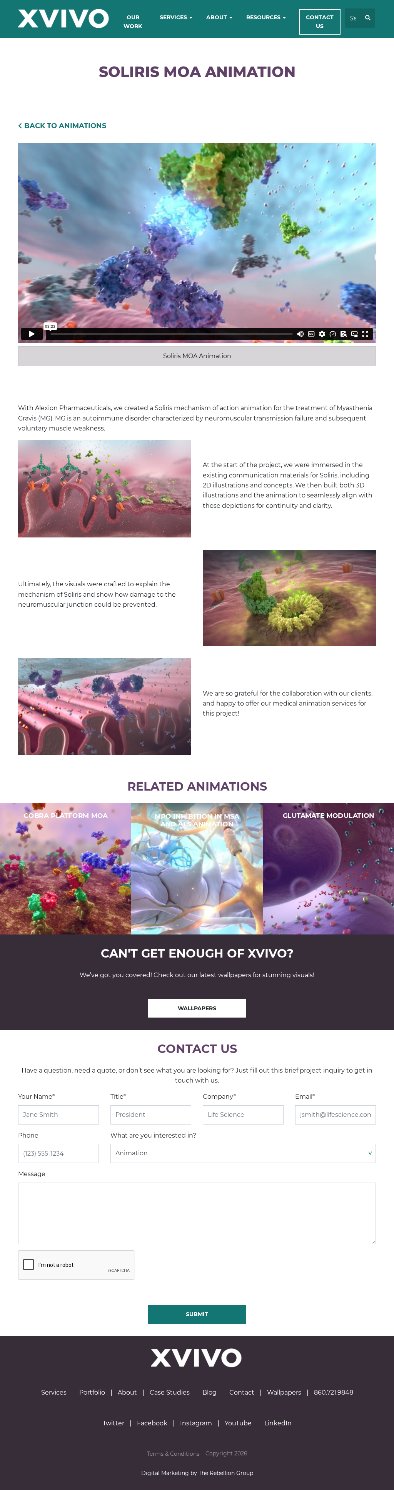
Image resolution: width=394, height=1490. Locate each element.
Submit (197, 1314)
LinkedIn (278, 1423)
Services (173, 17)
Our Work (133, 22)
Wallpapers (197, 1008)
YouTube (238, 1423)
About (216, 17)
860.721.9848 (333, 1393)
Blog (209, 1393)
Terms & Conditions (173, 1454)
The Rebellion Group (226, 1473)
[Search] (368, 18)
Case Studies (170, 1393)
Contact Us (320, 22)
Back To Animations (65, 126)
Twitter (113, 1423)
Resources (263, 17)
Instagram (196, 1423)
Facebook (152, 1423)
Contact (241, 1393)
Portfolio (92, 1393)
